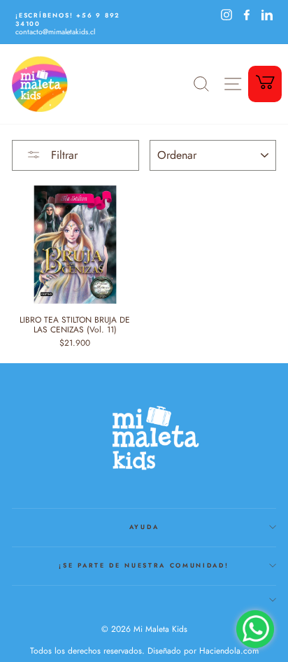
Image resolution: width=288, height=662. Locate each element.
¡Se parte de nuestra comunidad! (144, 565)
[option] (78, 24)
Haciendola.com (229, 651)
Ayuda (144, 526)
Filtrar (63, 155)
